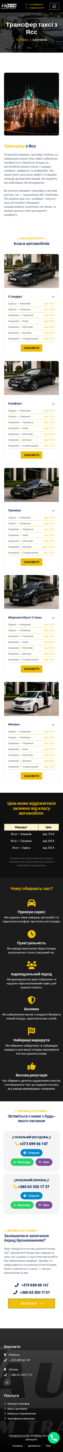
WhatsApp (24, 1162)
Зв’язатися (29, 1303)
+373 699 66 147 (20, 1360)
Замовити (31, 348)
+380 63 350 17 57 (21, 1374)
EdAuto (38, 1435)
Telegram (33, 1152)
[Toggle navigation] (54, 6)
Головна (22, 39)
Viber (46, 1162)
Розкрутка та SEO (19, 1435)
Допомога (34, 1445)
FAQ (48, 1445)
